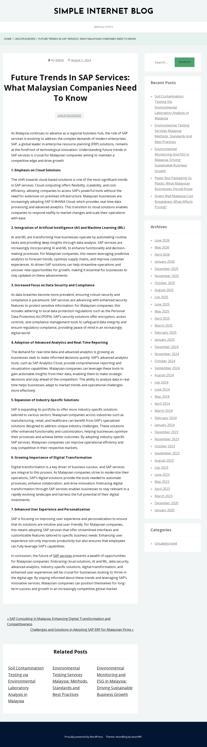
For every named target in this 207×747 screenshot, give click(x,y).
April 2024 (162, 403)
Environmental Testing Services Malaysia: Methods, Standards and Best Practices (70, 681)
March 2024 (163, 410)
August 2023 (164, 460)
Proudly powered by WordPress (84, 737)
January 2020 (164, 510)
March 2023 (163, 496)
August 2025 (164, 290)
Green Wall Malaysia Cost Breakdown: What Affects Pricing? (174, 201)
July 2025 (161, 297)
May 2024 (162, 396)
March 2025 (163, 325)
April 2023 (162, 488)
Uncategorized (69, 115)
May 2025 (162, 311)
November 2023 (167, 439)
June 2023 (162, 474)
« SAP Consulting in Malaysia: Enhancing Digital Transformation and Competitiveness (58, 621)
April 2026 (162, 254)
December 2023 (166, 432)
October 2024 (165, 361)
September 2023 (167, 453)
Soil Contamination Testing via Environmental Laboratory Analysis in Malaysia (172, 107)
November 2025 (167, 276)
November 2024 (167, 354)
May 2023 (162, 481)
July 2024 (161, 382)
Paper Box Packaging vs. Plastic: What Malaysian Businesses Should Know (173, 183)
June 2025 (162, 304)
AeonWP (136, 737)
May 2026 (162, 247)
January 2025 (164, 339)
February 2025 (165, 332)
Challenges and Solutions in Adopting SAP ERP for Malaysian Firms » (82, 629)
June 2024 (162, 389)
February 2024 (165, 418)
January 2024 (164, 425)
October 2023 (165, 446)
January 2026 (164, 261)
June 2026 (162, 240)
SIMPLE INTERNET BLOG (103, 12)
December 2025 (166, 269)
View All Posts (103, 27)
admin (59, 60)
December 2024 (166, 347)
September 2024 (167, 368)
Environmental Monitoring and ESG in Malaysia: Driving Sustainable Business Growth (115, 681)
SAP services (62, 555)
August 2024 (164, 375)
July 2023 (161, 467)
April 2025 (162, 318)
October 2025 (165, 283)
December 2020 (166, 503)
